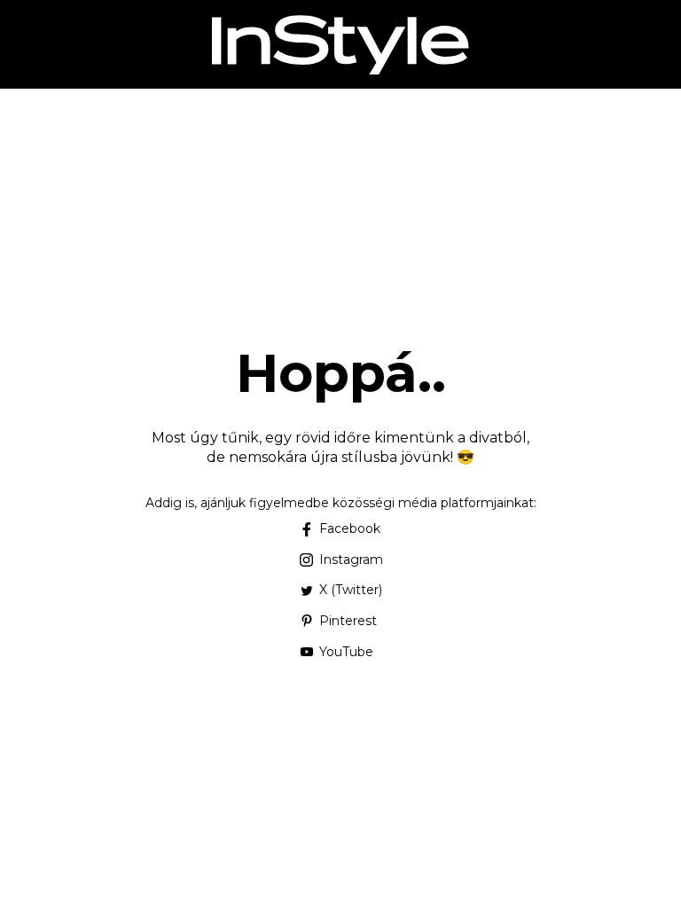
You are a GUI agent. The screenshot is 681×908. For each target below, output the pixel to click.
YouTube (346, 652)
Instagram (351, 560)
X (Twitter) (350, 590)
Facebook (349, 528)
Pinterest (348, 621)
